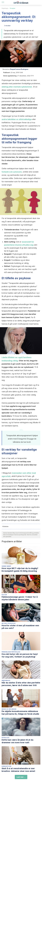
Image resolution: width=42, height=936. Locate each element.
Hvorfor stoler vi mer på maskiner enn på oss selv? (20, 626)
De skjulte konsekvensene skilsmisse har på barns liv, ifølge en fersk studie (20, 712)
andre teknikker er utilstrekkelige (17, 119)
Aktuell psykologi (8, 623)
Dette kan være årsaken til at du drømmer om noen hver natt (17, 741)
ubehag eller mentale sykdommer (17, 87)
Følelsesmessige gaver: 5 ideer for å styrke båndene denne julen (20, 598)
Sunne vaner (6, 566)
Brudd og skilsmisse (9, 709)
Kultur (4, 594)
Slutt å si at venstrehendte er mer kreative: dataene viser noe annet (18, 769)
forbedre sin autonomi (12, 172)
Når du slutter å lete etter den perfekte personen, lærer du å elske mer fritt (21, 684)
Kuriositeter (6, 766)
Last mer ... (21, 777)
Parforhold (6, 680)
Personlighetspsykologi (11, 652)
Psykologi (5, 8)
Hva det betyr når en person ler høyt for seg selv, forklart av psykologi (20, 655)
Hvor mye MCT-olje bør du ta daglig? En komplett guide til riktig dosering (20, 569)
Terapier (12, 8)
